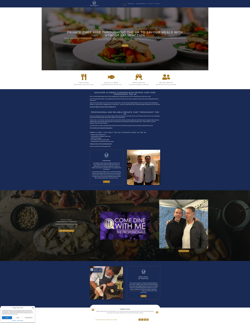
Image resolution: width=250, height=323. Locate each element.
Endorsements (141, 3)
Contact (157, 3)
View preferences (28, 317)
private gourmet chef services (136, 290)
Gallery (150, 3)
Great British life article (66, 230)
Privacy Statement (20, 320)
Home (124, 3)
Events (143, 296)
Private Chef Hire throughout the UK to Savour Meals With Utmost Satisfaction (125, 34)
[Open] (183, 224)
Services (131, 3)
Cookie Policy (14, 320)
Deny (18, 317)
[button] (33, 307)
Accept (7, 317)
